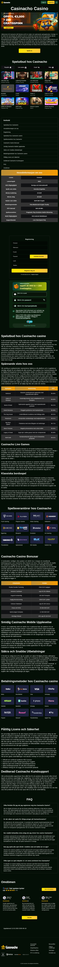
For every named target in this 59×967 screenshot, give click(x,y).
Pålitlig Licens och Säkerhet (11, 157)
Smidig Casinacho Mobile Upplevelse (14, 146)
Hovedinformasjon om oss (11, 128)
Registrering (7, 132)
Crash (35, 67)
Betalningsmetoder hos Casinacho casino (15, 153)
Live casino (21, 67)
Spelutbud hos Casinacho (11, 125)
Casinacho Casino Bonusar (11, 143)
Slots (50, 67)
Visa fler (29, 917)
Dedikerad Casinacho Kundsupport (14, 160)
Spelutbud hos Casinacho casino (13, 135)
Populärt (6, 67)
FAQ (5, 164)
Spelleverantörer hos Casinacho (13, 139)
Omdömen (7, 168)
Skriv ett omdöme (49, 889)
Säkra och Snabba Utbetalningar (13, 150)
